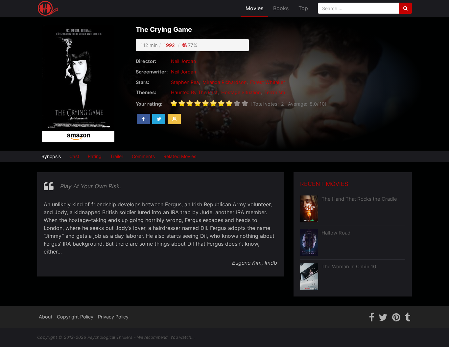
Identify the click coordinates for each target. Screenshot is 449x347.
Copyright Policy (75, 316)
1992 (169, 45)
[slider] (209, 103)
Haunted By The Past (194, 92)
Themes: (146, 92)
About (45, 316)
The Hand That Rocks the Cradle (359, 199)
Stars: (142, 82)
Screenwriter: (152, 71)
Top (303, 8)
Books (281, 8)
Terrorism (274, 92)
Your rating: (149, 104)
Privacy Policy (113, 316)
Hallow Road (335, 233)
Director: (146, 61)
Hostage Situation (241, 92)
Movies (254, 8)
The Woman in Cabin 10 (348, 266)
